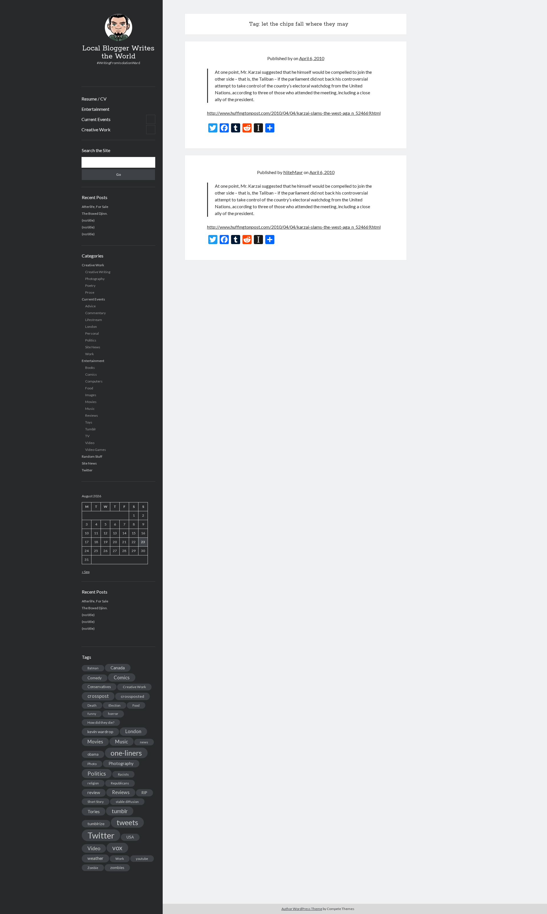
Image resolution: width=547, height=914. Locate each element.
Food (89, 388)
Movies (91, 402)
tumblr (120, 811)
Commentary (95, 313)
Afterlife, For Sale (95, 207)
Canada (118, 667)
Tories (93, 811)
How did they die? (100, 722)
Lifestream (93, 320)
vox (117, 848)
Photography (95, 279)
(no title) (88, 220)
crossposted (132, 696)
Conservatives (99, 686)
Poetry (90, 285)
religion (93, 783)
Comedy (94, 678)
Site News (92, 347)
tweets (127, 822)
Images (90, 395)
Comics (91, 374)
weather (95, 858)
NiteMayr (293, 172)
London (91, 326)
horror (113, 713)
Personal (92, 333)
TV (87, 436)
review (93, 792)
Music (90, 408)
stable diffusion (127, 801)
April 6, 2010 (311, 58)
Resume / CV (94, 98)
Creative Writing (97, 272)
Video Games (95, 449)
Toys (88, 422)
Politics (90, 340)
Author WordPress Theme (301, 909)
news (144, 742)
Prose (89, 292)
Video (89, 443)
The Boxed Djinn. (95, 213)
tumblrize (96, 823)
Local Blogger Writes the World (118, 52)
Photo (92, 764)
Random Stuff (92, 456)
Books (90, 367)
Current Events (96, 119)
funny (91, 713)
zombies (117, 867)
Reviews (91, 415)
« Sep (85, 572)
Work (89, 354)
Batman (93, 668)
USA (130, 837)
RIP (144, 792)
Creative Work (96, 129)
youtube (142, 858)
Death (92, 705)
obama (93, 754)
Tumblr (90, 429)
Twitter (87, 470)
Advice (90, 306)
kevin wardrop (100, 731)
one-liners (126, 753)
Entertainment (95, 109)
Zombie (92, 868)
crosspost (98, 696)
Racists (123, 774)
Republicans (120, 783)
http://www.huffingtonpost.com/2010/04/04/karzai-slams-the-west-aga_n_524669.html (294, 113)
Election (115, 705)
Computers (94, 381)
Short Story (95, 801)
